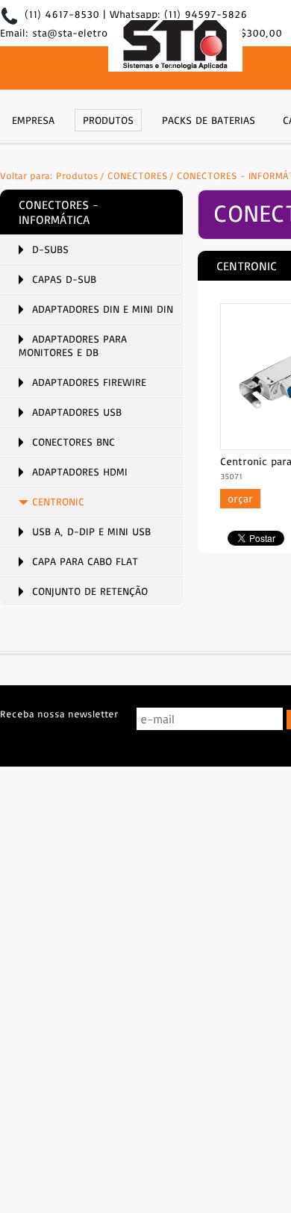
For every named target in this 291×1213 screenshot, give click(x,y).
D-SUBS (50, 249)
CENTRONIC (58, 501)
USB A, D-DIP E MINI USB (91, 531)
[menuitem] (33, 119)
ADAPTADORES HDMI (80, 471)
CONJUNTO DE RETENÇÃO (90, 591)
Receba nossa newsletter (59, 714)
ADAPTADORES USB (77, 412)
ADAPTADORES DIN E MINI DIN (102, 309)
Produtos (77, 175)
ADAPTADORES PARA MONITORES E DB (73, 345)
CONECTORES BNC (73, 442)
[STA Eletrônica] (175, 47)
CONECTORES (137, 175)
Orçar (240, 498)
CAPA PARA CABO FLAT (85, 561)
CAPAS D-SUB (64, 279)
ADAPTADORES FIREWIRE (89, 382)
